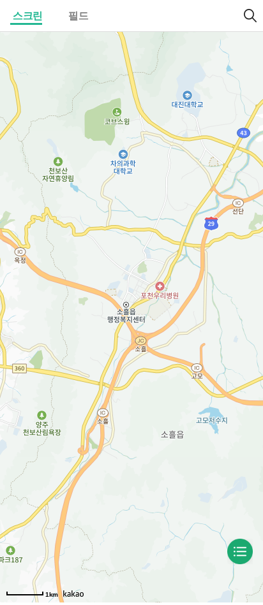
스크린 (28, 15)
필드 (78, 15)
